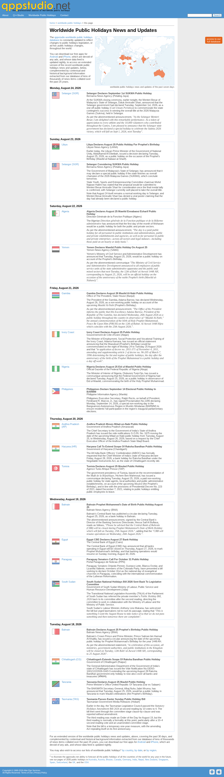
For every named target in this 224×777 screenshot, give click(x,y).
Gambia (66, 293)
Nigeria (65, 366)
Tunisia (65, 466)
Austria (101, 760)
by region (151, 750)
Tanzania (66, 682)
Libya (64, 144)
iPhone (67, 56)
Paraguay (67, 559)
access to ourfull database (214, 40)
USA (86, 762)
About (5, 15)
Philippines (67, 389)
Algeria (65, 211)
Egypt (65, 539)
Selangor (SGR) (70, 93)
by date (138, 750)
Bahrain (66, 504)
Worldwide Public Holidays (42, 15)
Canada (117, 760)
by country (127, 750)
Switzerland (61, 762)
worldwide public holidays (69, 23)
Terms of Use (27, 773)
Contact (64, 15)
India (134, 760)
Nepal (141, 760)
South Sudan (68, 581)
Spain (52, 762)
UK (73, 762)
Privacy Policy (40, 773)
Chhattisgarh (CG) (71, 659)
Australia (92, 760)
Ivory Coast (68, 332)
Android (54, 56)
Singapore (163, 760)
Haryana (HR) (69, 446)
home (52, 23)
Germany (126, 760)
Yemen (65, 247)
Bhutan (109, 760)
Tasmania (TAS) (70, 699)
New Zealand (151, 760)
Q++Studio (18, 15)
